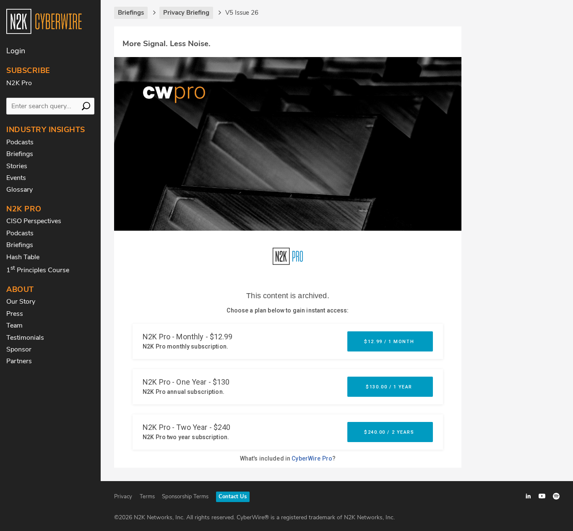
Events (16, 177)
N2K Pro (19, 83)
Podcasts (20, 142)
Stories (16, 166)
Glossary (19, 189)
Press (14, 313)
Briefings (19, 154)
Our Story (20, 301)
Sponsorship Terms (185, 496)
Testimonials (25, 337)
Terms (147, 496)
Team (14, 325)
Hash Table (22, 257)
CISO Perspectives (33, 221)
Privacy (123, 496)
